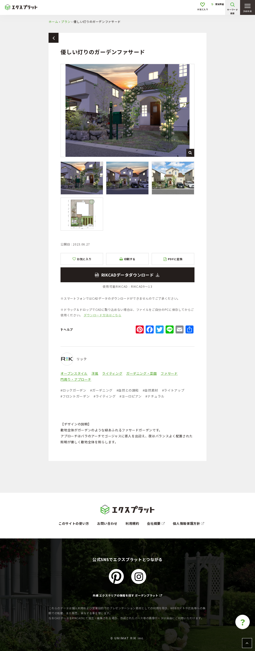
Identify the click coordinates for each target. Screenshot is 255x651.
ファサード (169, 373)
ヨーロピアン (131, 396)
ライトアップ (173, 390)
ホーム (53, 21)
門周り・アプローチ (76, 379)
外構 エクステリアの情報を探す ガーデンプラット (125, 595)
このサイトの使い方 (74, 523)
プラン (65, 21)
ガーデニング (101, 390)
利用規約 (132, 523)
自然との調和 (128, 390)
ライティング (112, 373)
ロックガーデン (73, 390)
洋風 (94, 373)
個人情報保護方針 (187, 523)
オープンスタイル (74, 373)
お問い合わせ (107, 523)
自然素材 (150, 390)
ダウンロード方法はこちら (103, 315)
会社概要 (154, 523)
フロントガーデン (75, 396)
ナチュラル (154, 396)
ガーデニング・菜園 (141, 373)
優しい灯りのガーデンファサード (127, 274)
